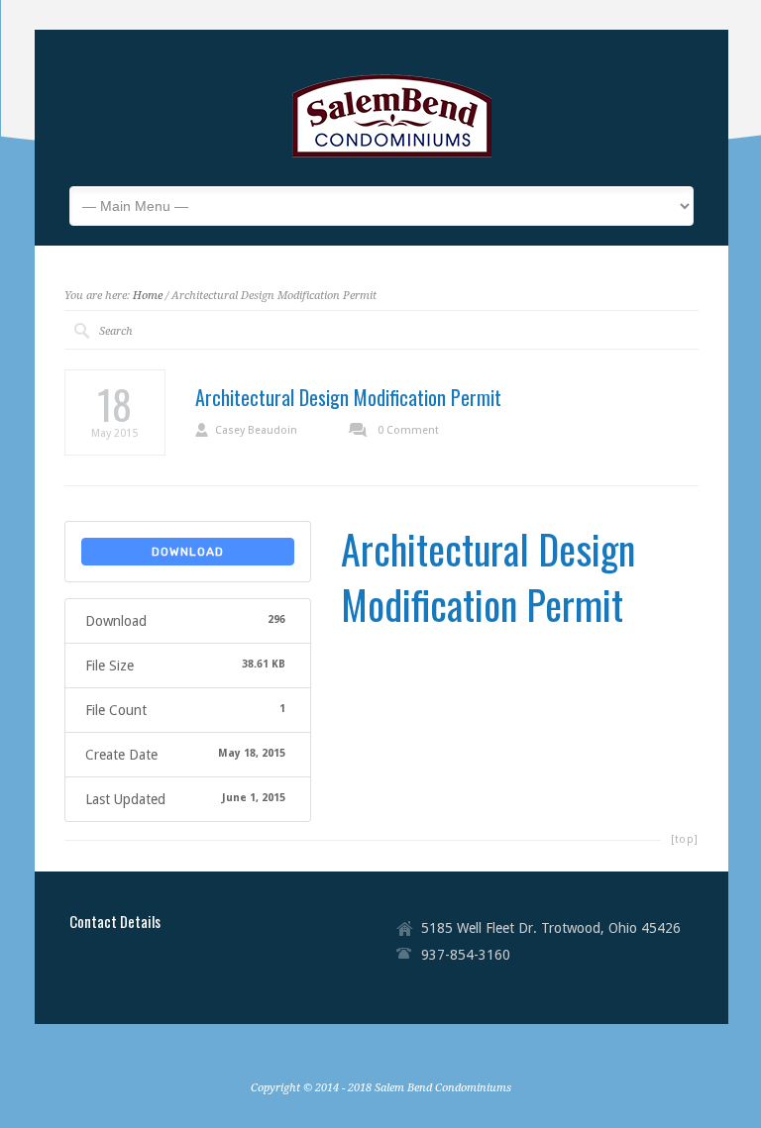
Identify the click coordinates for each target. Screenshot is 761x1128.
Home (148, 295)
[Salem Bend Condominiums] (393, 156)
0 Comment (408, 430)
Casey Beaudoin (256, 430)
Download (188, 552)
